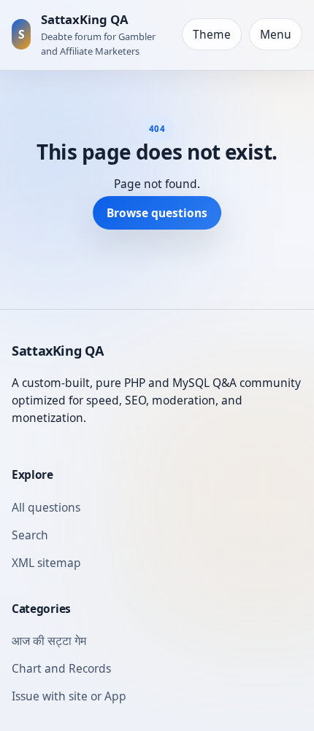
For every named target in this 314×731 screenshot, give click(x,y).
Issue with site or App (69, 696)
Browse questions (157, 213)
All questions (46, 507)
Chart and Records (61, 668)
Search (30, 535)
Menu (275, 34)
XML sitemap (46, 563)
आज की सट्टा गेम (49, 641)
